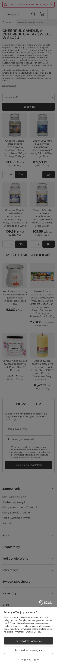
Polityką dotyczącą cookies (31, 620)
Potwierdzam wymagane (28, 650)
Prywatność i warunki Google (27, 632)
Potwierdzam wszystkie (29, 641)
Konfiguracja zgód (28, 659)
